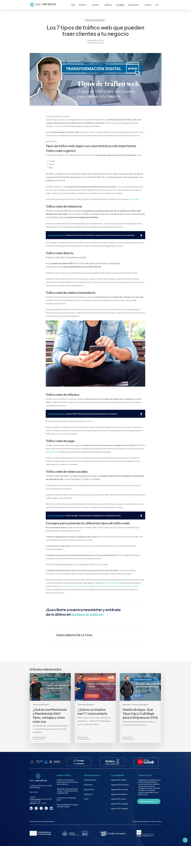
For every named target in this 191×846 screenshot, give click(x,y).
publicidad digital (87, 586)
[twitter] (41, 808)
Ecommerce (88, 785)
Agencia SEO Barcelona (120, 785)
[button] (187, 834)
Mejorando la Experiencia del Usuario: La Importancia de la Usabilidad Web (67, 791)
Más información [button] (147, 801)
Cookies (152, 821)
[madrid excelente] (145, 762)
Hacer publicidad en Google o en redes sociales (67, 806)
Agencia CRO (89, 789)
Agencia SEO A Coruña (119, 789)
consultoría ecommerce (105, 586)
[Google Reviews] (78, 762)
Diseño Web (127, 704)
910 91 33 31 (34, 792)
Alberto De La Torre (95, 40)
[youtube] (51, 808)
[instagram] (36, 808)
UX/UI (86, 799)
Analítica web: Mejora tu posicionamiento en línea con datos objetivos (67, 782)
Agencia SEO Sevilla (118, 799)
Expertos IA (88, 794)
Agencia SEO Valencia (119, 794)
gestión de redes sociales (127, 586)
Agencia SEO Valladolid (119, 808)
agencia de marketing (111, 583)
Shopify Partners (90, 780)
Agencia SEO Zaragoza (119, 804)
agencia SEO (133, 199)
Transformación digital (94, 20)
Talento (158, 821)
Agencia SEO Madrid (118, 780)
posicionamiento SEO (69, 586)
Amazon (89, 421)
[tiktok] (46, 808)
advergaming (51, 452)
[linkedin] (31, 808)
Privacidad (144, 821)
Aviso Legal (136, 821)
